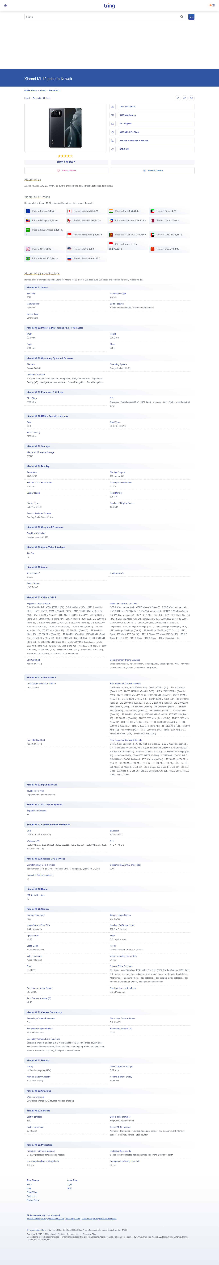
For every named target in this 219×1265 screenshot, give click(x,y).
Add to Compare (155, 170)
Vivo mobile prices (90, 1218)
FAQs (69, 1188)
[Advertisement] (109, 44)
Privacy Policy (33, 1200)
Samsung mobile (73, 1218)
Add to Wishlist (69, 170)
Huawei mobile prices (36, 1218)
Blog (29, 1188)
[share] (5, 5)
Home (29, 1184)
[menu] (214, 5)
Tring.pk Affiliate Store (36, 1230)
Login (69, 1184)
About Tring (32, 1192)
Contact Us (31, 1196)
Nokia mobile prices (108, 1218)
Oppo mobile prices (55, 1218)
